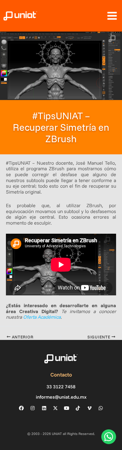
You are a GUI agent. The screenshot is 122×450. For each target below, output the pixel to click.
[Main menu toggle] (112, 16)
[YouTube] (66, 408)
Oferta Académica (42, 317)
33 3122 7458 (61, 387)
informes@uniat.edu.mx (61, 397)
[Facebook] (21, 408)
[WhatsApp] (100, 408)
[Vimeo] (89, 408)
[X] (55, 408)
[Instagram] (32, 408)
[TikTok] (78, 408)
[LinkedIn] (44, 408)
